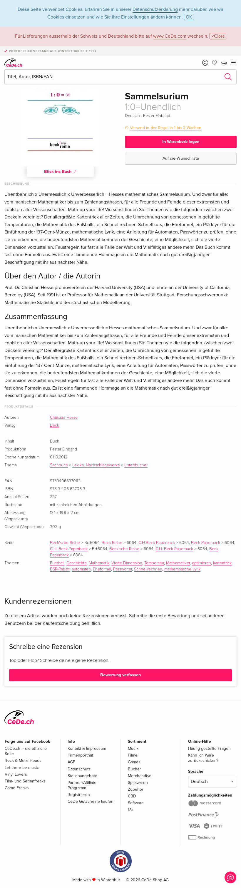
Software (136, 802)
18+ (131, 809)
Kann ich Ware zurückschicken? (203, 758)
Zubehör (135, 789)
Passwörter (122, 569)
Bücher (134, 769)
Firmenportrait (80, 755)
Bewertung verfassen (120, 674)
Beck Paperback (205, 543)
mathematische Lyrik (182, 569)
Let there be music (22, 767)
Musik (133, 748)
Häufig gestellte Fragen (209, 748)
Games (134, 762)
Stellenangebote (82, 775)
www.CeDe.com (169, 36)
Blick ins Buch (58, 171)
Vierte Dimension (126, 563)
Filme (133, 755)
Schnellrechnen (148, 569)
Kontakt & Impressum (87, 748)
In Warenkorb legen (180, 141)
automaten (81, 569)
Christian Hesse (64, 417)
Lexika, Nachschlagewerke (96, 465)
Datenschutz (79, 769)
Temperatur (154, 563)
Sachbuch (59, 465)
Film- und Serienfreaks (25, 781)
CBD (132, 796)
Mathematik (99, 563)
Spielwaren (138, 782)
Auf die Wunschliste (181, 158)
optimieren (201, 563)
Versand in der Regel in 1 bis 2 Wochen (165, 127)
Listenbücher (136, 465)
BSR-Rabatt (60, 569)
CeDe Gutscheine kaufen (90, 801)
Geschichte (76, 563)
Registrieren (79, 794)
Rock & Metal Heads (23, 760)
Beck (54, 425)
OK (189, 17)
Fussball (57, 563)
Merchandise (139, 775)
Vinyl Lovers (16, 774)
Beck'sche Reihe (65, 543)
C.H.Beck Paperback (156, 543)
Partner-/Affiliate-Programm (83, 785)
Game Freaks (17, 787)
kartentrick (222, 563)
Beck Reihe (112, 543)
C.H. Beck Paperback (69, 549)
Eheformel (102, 569)
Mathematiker (178, 563)
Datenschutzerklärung (155, 9)
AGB (72, 762)
